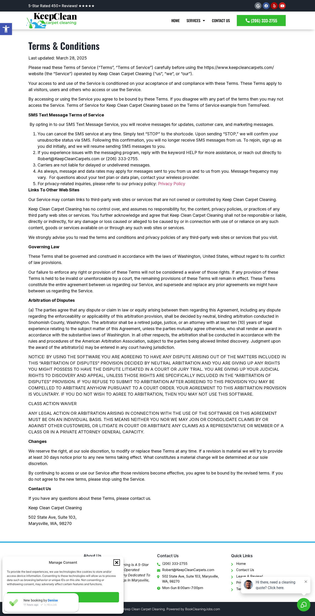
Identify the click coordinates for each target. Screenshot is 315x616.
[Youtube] (282, 5)
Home (175, 20)
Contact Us (221, 20)
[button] (6, 29)
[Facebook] (266, 5)
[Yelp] (274, 5)
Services (193, 20)
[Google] (258, 5)
